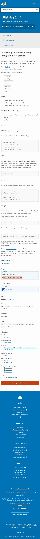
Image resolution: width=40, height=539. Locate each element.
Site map (20, 506)
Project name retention (19, 415)
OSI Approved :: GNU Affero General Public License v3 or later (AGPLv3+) (20, 349)
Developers (7, 342)
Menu (33, 3)
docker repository (11, 249)
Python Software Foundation (24, 501)
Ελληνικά (15, 526)
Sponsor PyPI (20, 455)
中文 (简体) (27, 526)
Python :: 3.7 (8, 368)
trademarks (10, 501)
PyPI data (5, 271)
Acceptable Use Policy (19, 477)
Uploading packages (19, 410)
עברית (18, 527)
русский (13, 527)
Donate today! (20, 495)
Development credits (19, 457)
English (6, 355)
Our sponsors (20, 437)
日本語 (24, 524)
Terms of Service (19, 468)
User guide (19, 412)
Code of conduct (19, 472)
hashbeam (9, 299)
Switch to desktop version (20, 514)
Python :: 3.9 (8, 372)
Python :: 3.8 (8, 370)
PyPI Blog (19, 428)
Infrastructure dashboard (19, 430)
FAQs (20, 417)
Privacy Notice (19, 475)
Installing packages (19, 407)
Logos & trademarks (20, 435)
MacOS (6, 360)
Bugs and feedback (20, 448)
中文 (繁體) (34, 526)
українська (9, 526)
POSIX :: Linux (8, 362)
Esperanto (24, 527)
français (19, 524)
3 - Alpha (6, 337)
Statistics (20, 432)
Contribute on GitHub (19, 450)
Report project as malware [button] (20, 383)
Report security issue (20, 470)
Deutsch (21, 526)
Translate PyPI (19, 452)
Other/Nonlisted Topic (10, 377)
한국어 (29, 527)
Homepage (7, 263)
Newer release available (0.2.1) (12, 277)
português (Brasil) (32, 524)
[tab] (20, 35)
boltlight (7, 67)
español (14, 524)
